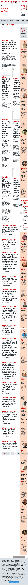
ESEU (23, 20)
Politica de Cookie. (6, 580)
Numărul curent (10, 2)
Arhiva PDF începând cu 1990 (4, 3)
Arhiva (15, 1)
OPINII (5, 20)
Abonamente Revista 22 (4, 6)
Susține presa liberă (23, 32)
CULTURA (17, 20)
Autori (19, 1)
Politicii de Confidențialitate (15, 571)
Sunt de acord (14, 582)
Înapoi (4, 453)
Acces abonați (4, 8)
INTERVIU (10, 20)
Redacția (24, 1)
